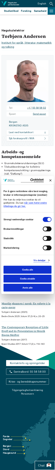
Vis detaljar (39, 260)
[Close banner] (50, 180)
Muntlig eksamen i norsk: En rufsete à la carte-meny (26, 305)
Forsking (26, 10)
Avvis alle (27, 287)
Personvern (27, 393)
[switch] (47, 229)
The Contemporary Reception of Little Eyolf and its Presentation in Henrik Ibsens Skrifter (25, 331)
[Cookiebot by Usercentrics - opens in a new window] (32, 180)
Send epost (39, 114)
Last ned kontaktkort (21, 132)
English (42, 3)
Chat (41, 465)
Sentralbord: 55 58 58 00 (30, 371)
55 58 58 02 (36, 107)
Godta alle (27, 269)
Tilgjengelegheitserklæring (27, 390)
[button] (51, 3)
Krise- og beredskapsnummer (27, 381)
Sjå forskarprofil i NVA (21, 138)
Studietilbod (11, 10)
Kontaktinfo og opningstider (27, 363)
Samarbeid (40, 10)
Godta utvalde (27, 278)
